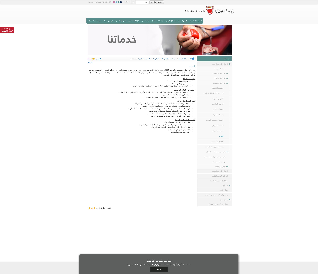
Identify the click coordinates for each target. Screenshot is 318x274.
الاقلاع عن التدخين (217, 141)
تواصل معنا (108, 21)
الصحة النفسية (218, 115)
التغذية (221, 136)
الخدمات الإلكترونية (172, 21)
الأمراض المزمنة (218, 99)
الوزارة (184, 21)
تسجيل (90, 2)
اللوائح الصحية (120, 21)
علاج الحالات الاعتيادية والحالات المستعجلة (213, 93)
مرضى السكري (218, 104)
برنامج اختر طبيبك (218, 162)
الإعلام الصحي (133, 21)
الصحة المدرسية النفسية (215, 120)
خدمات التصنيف (218, 131)
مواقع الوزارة (157, 2)
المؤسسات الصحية (148, 21)
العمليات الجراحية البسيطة (214, 147)
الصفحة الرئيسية (196, 21)
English (106, 2)
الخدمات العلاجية (144, 59)
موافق (159, 269)
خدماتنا (160, 21)
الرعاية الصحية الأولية (160, 59)
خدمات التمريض (218, 125)
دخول (97, 2)
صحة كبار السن (218, 109)
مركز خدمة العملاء (95, 21)
